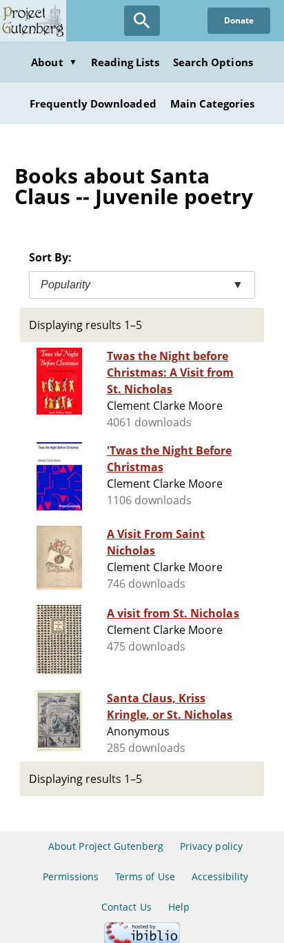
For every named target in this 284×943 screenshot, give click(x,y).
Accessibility (220, 876)
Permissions (71, 876)
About (54, 62)
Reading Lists (125, 62)
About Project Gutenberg (105, 846)
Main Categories (212, 103)
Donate (239, 20)
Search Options (213, 62)
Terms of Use (144, 876)
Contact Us (126, 906)
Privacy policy (211, 846)
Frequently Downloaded (93, 103)
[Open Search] (142, 21)
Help (179, 906)
